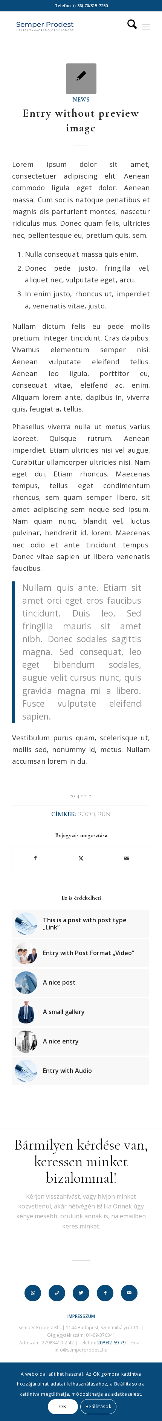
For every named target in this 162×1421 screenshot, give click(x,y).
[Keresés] (128, 27)
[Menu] (146, 27)
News (81, 99)
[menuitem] (128, 27)
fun (104, 814)
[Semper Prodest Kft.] (67, 27)
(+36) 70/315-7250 (90, 5)
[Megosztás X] (81, 858)
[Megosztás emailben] (127, 858)
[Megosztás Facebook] (35, 858)
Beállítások (99, 1406)
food (86, 814)
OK (62, 1406)
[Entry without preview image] (81, 78)
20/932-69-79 (111, 1342)
